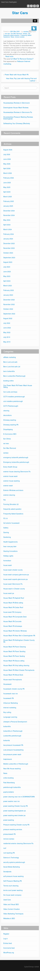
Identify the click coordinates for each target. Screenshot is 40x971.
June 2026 (7, 159)
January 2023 (8, 295)
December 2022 (9, 300)
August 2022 (7, 318)
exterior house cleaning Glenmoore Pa (16, 471)
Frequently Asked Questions (13, 514)
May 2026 (6, 164)
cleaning (6, 410)
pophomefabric (8, 792)
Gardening (7, 537)
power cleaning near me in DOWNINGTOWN (19, 797)
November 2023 (9, 248)
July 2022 (6, 323)
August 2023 (7, 262)
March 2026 (7, 173)
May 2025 (6, 187)
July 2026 (6, 154)
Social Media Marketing (11, 867)
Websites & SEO (9, 918)
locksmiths (7, 726)
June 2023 (7, 271)
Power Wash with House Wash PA (16, 74)
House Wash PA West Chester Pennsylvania (18, 670)
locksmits (6, 740)
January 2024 (8, 239)
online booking (8, 778)
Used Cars (7, 900)
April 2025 (6, 192)
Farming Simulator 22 (11, 504)
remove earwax (19, 37)
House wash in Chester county (14, 589)
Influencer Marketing (10, 703)
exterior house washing (11, 481)
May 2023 (6, 276)
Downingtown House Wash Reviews (15, 107)
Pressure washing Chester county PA (16, 825)
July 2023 (6, 267)
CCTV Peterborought (10, 406)
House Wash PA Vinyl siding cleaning (16, 665)
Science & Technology (11, 857)
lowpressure (7, 759)
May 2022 (6, 332)
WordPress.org (8, 952)
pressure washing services (12, 829)
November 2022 (9, 304)
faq (29, 33)
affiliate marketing (9, 357)
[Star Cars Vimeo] (34, 6)
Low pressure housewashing (13, 750)
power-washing (8, 820)
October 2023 (8, 253)
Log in (5, 938)
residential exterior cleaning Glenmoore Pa (18, 843)
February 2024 (8, 234)
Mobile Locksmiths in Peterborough (15, 764)
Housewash (7, 684)
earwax (25, 33)
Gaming (6, 532)
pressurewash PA (9, 834)
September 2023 (9, 257)
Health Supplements (10, 542)
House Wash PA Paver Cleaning (14, 647)
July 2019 (6, 337)
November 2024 (9, 215)
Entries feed (7, 943)
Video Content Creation (11, 909)
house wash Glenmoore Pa (12, 584)
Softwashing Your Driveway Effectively (16, 123)
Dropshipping (8, 429)
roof (4, 848)
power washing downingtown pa (14, 811)
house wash (7, 565)
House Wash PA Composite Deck (15, 617)
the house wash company (12, 895)
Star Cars (20, 12)
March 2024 (7, 229)
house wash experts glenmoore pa (15, 579)
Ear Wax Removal (16, 33)
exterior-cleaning (9, 495)
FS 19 (5, 518)
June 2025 (7, 182)
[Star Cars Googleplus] (28, 6)
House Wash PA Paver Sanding (14, 651)
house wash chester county (13, 570)
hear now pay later (9, 546)
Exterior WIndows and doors (13, 490)
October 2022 (8, 309)
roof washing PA (9, 853)
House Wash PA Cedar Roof (13, 607)
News (12, 37)
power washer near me (11, 801)
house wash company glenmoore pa (16, 574)
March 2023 (7, 285)
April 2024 (6, 225)
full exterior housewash (11, 523)
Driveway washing (9, 420)
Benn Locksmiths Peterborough (14, 376)
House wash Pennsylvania (12, 679)
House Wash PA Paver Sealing (14, 656)
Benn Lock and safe (10, 362)
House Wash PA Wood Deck (13, 675)
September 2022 (9, 314)
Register (6, 934)
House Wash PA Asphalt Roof (13, 598)
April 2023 (6, 281)
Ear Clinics (7, 439)
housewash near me (10, 693)
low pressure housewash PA (13, 745)
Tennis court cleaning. (11, 886)
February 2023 (8, 290)
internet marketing (9, 707)
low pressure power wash (12, 754)
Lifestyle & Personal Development (15, 722)
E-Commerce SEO (9, 434)
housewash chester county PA (13, 689)
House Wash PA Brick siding (13, 603)
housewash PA (8, 698)
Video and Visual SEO (11, 904)
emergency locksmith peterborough (15, 457)
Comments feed (9, 948)
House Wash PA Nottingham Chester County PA (19, 641)
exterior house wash (10, 476)
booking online (8, 381)
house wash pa (8, 593)
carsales (25, 32)
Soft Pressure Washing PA (12, 881)
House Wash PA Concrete (12, 621)
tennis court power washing (13, 890)
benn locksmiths (9, 371)
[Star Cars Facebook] (31, 6)
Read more (9, 56)
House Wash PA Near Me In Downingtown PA (19, 635)
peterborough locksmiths (12, 787)
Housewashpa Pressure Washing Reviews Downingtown (18, 118)
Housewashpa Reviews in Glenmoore (16, 103)
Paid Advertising (9, 782)
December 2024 (9, 211)
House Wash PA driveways (12, 626)
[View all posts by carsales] (30, 32)
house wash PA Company (12, 612)
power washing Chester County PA (15, 806)
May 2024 (6, 220)
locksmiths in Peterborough (12, 731)
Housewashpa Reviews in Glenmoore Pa (17, 112)
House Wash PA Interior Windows (15, 631)
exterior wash (8, 485)
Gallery (5, 528)
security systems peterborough (14, 862)
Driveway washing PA (10, 425)
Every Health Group (10, 467)
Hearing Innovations (10, 551)
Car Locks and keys (10, 392)
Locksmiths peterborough (12, 736)
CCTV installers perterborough (14, 396)
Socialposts (7, 871)
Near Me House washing (12, 768)
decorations (7, 415)
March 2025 (7, 196)
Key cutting (7, 712)
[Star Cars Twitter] (37, 6)
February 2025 (8, 201)
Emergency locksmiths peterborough (16, 462)
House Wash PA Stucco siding (13, 661)
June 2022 (7, 328)
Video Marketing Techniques (13, 914)
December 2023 (9, 243)
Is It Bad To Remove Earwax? (22, 58)
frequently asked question (11, 35)
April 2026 (6, 168)
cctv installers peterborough (13, 401)
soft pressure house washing (13, 876)
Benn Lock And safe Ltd (11, 366)
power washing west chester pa (14, 815)
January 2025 (8, 206)
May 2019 (6, 342)
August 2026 (7, 150)
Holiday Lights (8, 556)
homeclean (7, 560)
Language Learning (10, 717)
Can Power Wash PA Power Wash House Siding (17, 386)
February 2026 (8, 178)
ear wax (7, 33)
